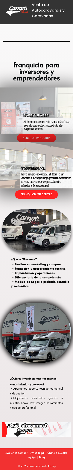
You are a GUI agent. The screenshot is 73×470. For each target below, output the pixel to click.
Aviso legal (38, 452)
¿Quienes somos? (16, 452)
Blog (42, 457)
